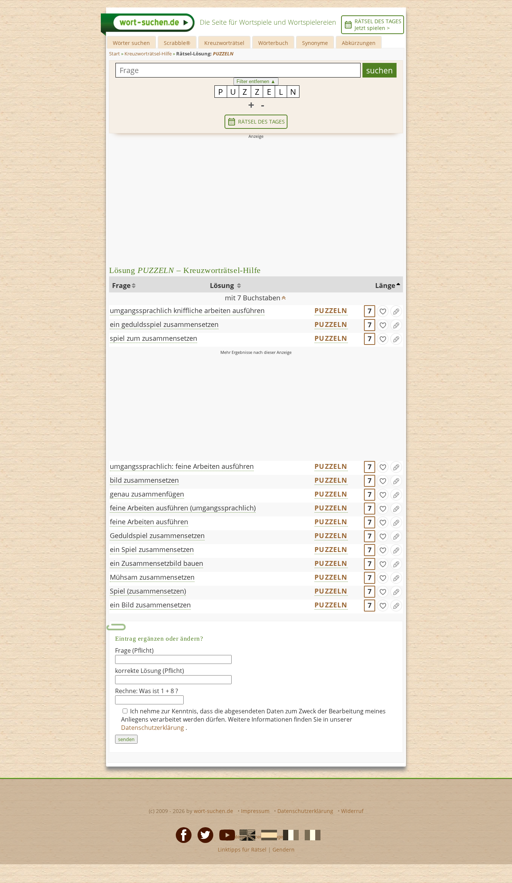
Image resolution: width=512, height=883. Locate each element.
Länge (385, 285)
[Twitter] (203, 834)
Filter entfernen (256, 81)
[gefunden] (383, 311)
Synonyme (315, 42)
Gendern (283, 849)
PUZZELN (330, 310)
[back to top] (283, 295)
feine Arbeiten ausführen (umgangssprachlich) (183, 507)
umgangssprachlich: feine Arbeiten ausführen (182, 466)
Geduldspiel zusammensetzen (157, 535)
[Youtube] (225, 834)
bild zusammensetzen (144, 480)
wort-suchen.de (213, 810)
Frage (121, 285)
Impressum (255, 810)
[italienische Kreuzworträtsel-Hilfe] (310, 834)
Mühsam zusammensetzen (152, 577)
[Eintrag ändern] (396, 311)
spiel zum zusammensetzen (153, 338)
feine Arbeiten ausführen (149, 521)
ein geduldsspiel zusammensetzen (164, 324)
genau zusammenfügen (147, 493)
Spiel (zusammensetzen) (148, 590)
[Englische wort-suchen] (245, 834)
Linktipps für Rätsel (242, 849)
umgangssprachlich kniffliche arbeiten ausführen (187, 310)
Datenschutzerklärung (153, 727)
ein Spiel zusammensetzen (152, 549)
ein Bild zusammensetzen (150, 604)
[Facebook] (181, 834)
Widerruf (352, 810)
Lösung (223, 285)
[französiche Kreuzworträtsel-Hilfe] (288, 834)
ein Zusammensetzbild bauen (156, 563)
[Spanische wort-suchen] (267, 834)
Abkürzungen (359, 42)
